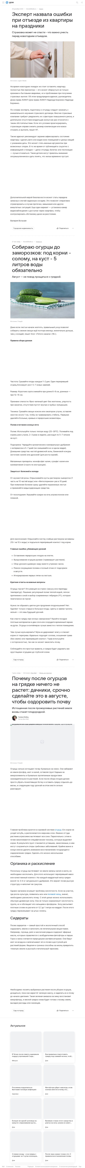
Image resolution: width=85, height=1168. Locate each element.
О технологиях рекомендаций (68, 1166)
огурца (58, 830)
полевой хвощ (54, 894)
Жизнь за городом (45, 673)
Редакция (31, 1166)
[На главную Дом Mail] (11, 2)
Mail (3, 1166)
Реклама (17, 1166)
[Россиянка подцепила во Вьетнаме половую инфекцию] (25, 1080)
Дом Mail (33, 673)
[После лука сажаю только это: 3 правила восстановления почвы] (59, 1147)
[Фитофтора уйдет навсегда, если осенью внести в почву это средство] (59, 1080)
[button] (42, 59)
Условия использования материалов (46, 1166)
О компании (9, 1166)
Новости (39, 241)
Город (41, 9)
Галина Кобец (23, 717)
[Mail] (7, 2)
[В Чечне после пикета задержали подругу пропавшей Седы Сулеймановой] (25, 1047)
